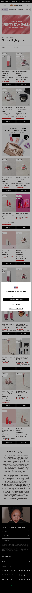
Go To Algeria (16, 304)
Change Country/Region (16, 308)
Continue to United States (16, 299)
